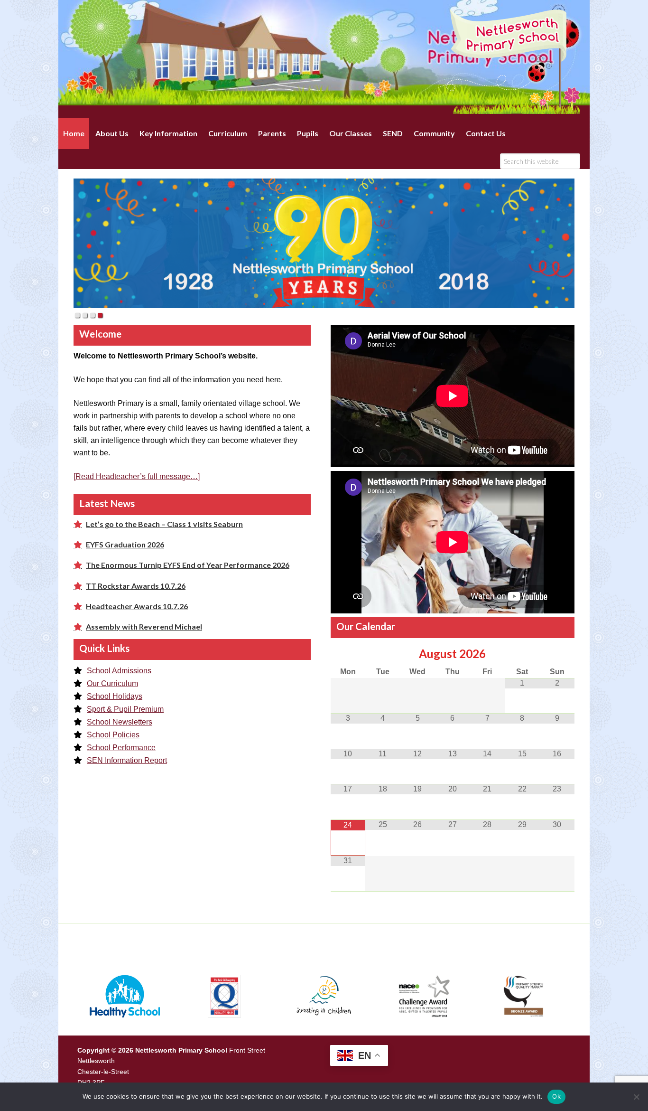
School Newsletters (119, 722)
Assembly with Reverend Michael (144, 626)
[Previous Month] (348, 654)
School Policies (113, 735)
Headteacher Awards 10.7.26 (137, 606)
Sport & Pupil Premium (125, 709)
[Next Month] (556, 654)
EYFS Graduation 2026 (125, 544)
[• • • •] (324, 243)
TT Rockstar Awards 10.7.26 (135, 585)
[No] (636, 1097)
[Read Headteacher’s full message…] (137, 476)
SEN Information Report (127, 760)
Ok (556, 1096)
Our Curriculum (112, 683)
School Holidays (114, 696)
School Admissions (119, 671)
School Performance (121, 748)
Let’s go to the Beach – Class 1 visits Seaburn (164, 523)
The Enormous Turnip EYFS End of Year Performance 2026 (187, 564)
